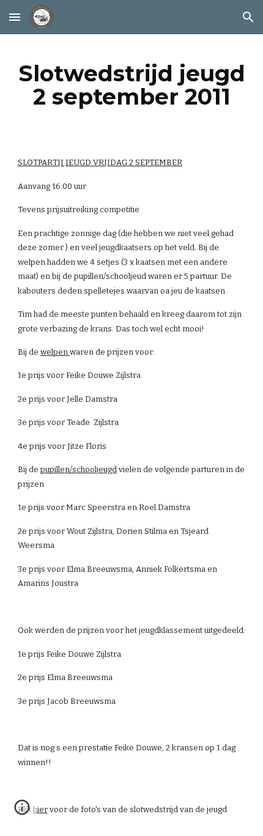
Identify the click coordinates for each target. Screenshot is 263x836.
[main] (132, 85)
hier (40, 809)
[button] (14, 17)
